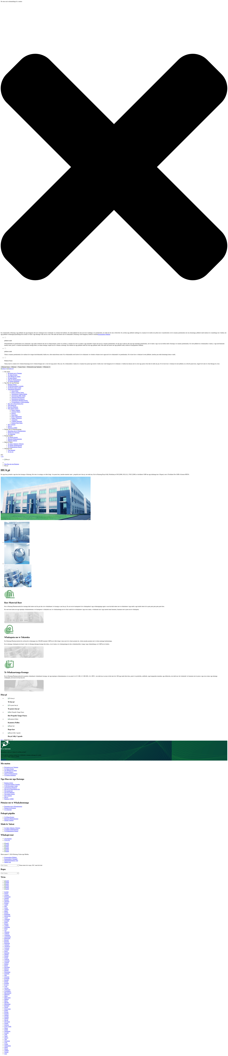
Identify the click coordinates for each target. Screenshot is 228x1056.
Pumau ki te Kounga (13, 432)
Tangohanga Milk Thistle (18, 395)
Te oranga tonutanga (13, 381)
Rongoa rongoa (12, 384)
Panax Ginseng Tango (17, 392)
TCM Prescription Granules (15, 386)
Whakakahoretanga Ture (11, 860)
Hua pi (10, 426)
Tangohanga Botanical (14, 389)
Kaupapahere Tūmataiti (10, 859)
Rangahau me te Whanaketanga (17, 431)
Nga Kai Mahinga (13, 407)
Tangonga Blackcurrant (18, 397)
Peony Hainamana (16, 416)
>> (3, 740)
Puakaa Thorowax (16, 418)
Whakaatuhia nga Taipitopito (34, 367)
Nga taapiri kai (12, 405)
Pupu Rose (14, 415)
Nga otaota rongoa (13, 408)
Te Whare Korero (13, 437)
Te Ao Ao (10, 452)
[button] (114, 167)
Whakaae (13, 367)
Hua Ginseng (11, 424)
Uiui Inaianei (11, 450)
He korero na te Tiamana (15, 373)
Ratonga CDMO (12, 428)
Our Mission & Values (14, 376)
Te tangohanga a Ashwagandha (20, 402)
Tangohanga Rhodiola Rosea (19, 400)
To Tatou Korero (12, 375)
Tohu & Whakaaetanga (14, 379)
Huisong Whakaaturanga (15, 439)
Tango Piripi (14, 391)
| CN (2, 456)
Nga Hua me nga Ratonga (11, 464)
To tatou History (12, 378)
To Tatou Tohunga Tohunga (16, 444)
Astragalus (14, 420)
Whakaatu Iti (46, 367)
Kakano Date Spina (16, 423)
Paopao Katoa (21, 367)
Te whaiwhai (11, 434)
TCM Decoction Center (14, 387)
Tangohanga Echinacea (17, 399)
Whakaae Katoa (5, 367)
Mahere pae (7, 862)
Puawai (13, 413)
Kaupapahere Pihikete (104, 334)
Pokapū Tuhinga (12, 440)
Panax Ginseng (15, 410)
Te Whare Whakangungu (15, 445)
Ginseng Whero (15, 412)
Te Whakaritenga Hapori (15, 447)
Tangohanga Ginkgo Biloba (19, 394)
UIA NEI (3, 759)
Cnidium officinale (16, 421)
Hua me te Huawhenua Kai (15, 403)
